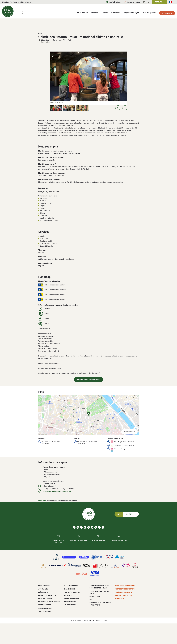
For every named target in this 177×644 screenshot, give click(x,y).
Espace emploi (69, 589)
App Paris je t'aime (115, 2)
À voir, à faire (43, 589)
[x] (103, 527)
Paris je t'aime (42, 500)
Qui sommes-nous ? (71, 586)
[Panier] (144, 2)
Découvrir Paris (44, 586)
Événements (43, 592)
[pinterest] (88, 527)
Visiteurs (129, 514)
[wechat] (92, 527)
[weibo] (99, 527)
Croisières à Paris (45, 598)
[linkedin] (81, 527)
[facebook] (74, 527)
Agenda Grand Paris (71, 598)
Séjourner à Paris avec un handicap (88, 379)
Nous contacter (70, 605)
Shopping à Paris (44, 605)
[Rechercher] (23, 12)
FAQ (91, 599)
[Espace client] (148, 2)
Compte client (95, 596)
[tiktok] (85, 527)
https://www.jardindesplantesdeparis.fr (57, 491)
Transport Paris (44, 611)
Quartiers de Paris (45, 608)
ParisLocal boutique (134, 2)
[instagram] (78, 527)
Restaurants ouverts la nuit (49, 602)
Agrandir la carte (129, 432)
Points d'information (72, 592)
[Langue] (172, 2)
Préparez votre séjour (47, 595)
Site (118, 514)
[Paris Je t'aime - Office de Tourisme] (8, 11)
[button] (117, 108)
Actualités (68, 595)
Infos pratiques (70, 602)
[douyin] (95, 527)
